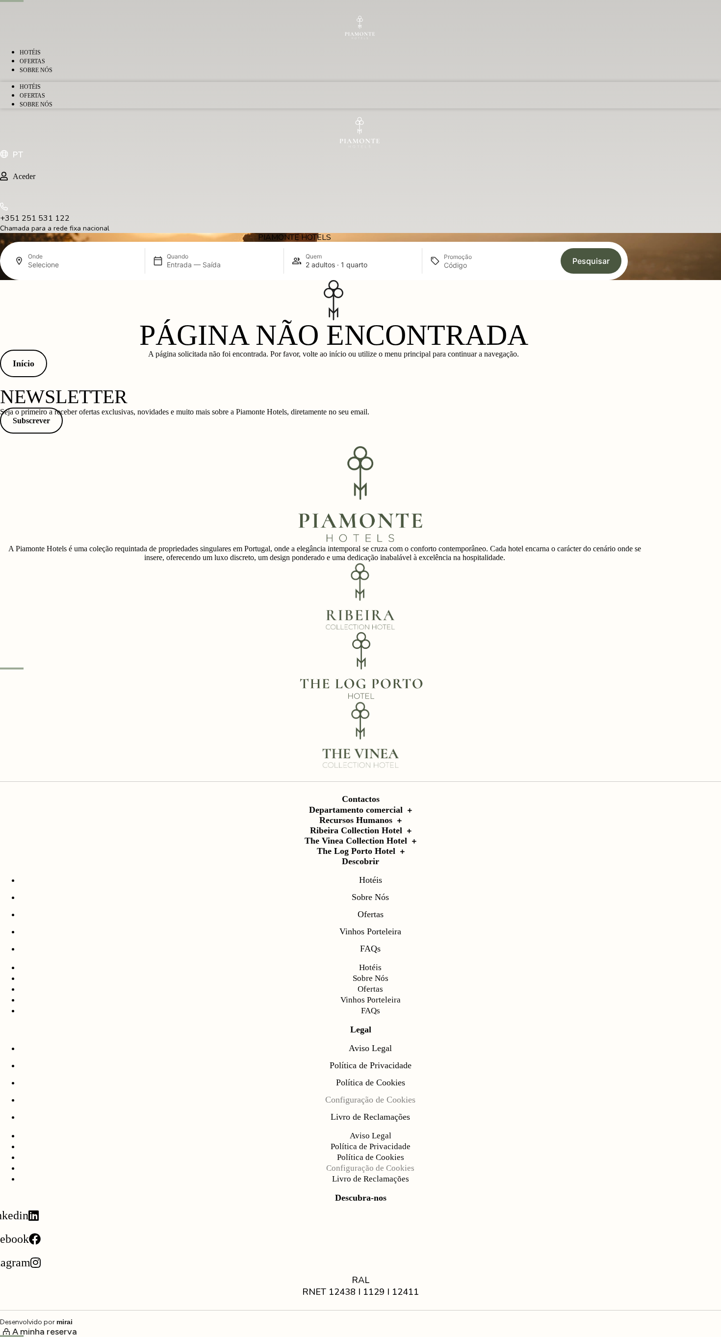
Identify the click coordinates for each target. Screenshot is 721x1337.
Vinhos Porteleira (370, 931)
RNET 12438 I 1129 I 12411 (360, 1292)
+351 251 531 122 (35, 218)
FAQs (370, 948)
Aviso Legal (370, 1048)
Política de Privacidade (371, 1065)
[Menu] (360, 7)
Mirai (64, 1322)
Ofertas (32, 61)
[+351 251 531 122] (4, 208)
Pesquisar (591, 261)
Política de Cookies (370, 1082)
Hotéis (30, 52)
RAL (360, 1280)
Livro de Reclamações (370, 1117)
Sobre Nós (36, 70)
